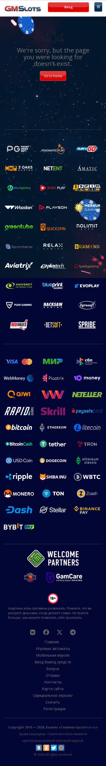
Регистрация (54, 708)
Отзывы (53, 675)
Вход (68, 7)
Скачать (53, 702)
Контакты (52, 682)
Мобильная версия (52, 655)
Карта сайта (53, 688)
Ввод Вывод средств (52, 661)
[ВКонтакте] (39, 748)
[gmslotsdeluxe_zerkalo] (72, 632)
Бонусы (52, 668)
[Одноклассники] (46, 748)
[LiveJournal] (69, 748)
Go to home (53, 76)
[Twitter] (54, 748)
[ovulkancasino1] (32, 632)
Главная (52, 641)
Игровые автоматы (53, 648)
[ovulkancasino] (46, 632)
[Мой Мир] (61, 748)
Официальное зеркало (53, 695)
